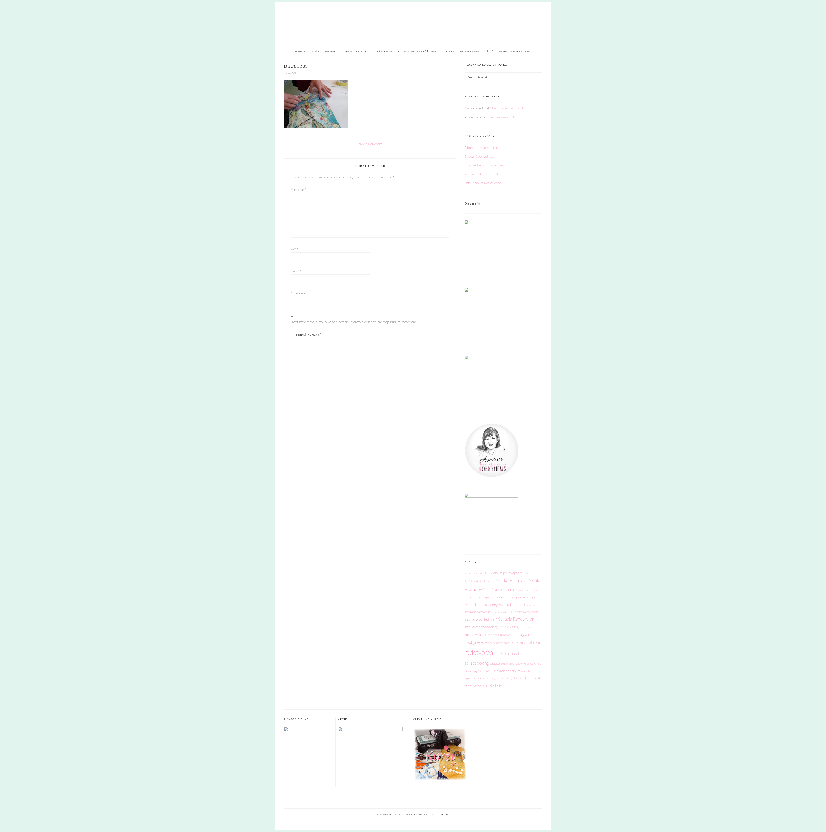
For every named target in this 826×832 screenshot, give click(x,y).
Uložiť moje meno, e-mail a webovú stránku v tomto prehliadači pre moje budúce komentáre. (353, 322)
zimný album (493, 686)
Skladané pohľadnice (479, 157)
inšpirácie (504, 627)
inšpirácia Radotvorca (514, 619)
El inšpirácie (532, 597)
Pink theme (414, 815)
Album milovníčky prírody (507, 108)
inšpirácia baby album (478, 611)
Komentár (298, 190)
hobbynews (497, 605)
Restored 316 (439, 815)
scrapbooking (477, 663)
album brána (484, 573)
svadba (490, 671)
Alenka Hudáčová (512, 580)
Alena (468, 108)
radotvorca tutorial (506, 654)
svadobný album (508, 671)
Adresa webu (300, 293)
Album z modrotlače (505, 117)
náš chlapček (503, 643)
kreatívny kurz (474, 635)
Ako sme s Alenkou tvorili (481, 174)
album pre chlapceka (507, 573)
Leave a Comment (369, 144)
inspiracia (531, 605)
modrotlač (490, 643)
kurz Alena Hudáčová (497, 634)
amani (513, 589)
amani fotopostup (528, 590)
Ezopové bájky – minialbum (484, 165)
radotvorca (479, 652)
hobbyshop (515, 604)
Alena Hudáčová (485, 581)
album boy (470, 573)
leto (513, 635)
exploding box (476, 604)
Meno (296, 249)
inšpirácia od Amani (526, 611)
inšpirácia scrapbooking (481, 627)
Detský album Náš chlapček (483, 183)
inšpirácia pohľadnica (479, 619)
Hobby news (413, 21)
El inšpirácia (517, 597)
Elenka (504, 597)
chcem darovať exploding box (482, 597)
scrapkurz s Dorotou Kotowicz (508, 663)
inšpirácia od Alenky (502, 612)
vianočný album (511, 678)
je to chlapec (525, 627)
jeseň (514, 627)
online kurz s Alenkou (525, 643)
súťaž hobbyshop (491, 678)
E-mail (296, 271)
